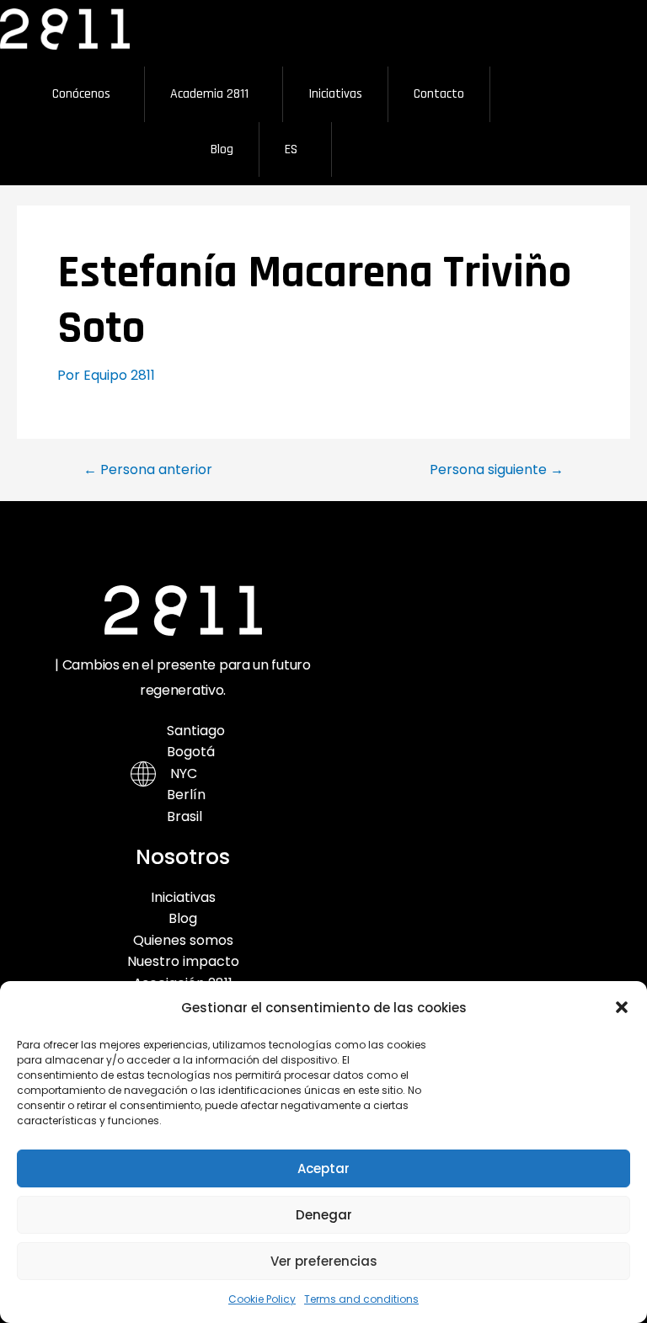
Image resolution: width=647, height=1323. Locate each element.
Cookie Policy (262, 1299)
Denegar (324, 1215)
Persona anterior (147, 470)
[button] (621, 1007)
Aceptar (323, 1168)
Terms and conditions (361, 1299)
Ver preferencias (323, 1261)
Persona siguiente (497, 470)
